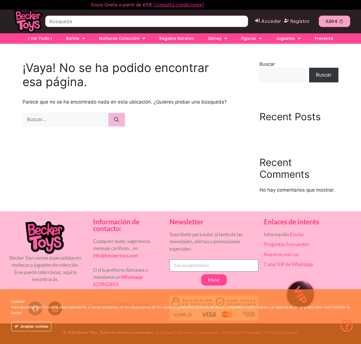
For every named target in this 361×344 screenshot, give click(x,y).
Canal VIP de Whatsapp (288, 264)
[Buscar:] (65, 119)
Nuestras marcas (281, 254)
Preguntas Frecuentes (286, 244)
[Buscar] (116, 119)
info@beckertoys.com (115, 255)
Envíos (296, 234)
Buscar (267, 64)
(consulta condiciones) (178, 5)
